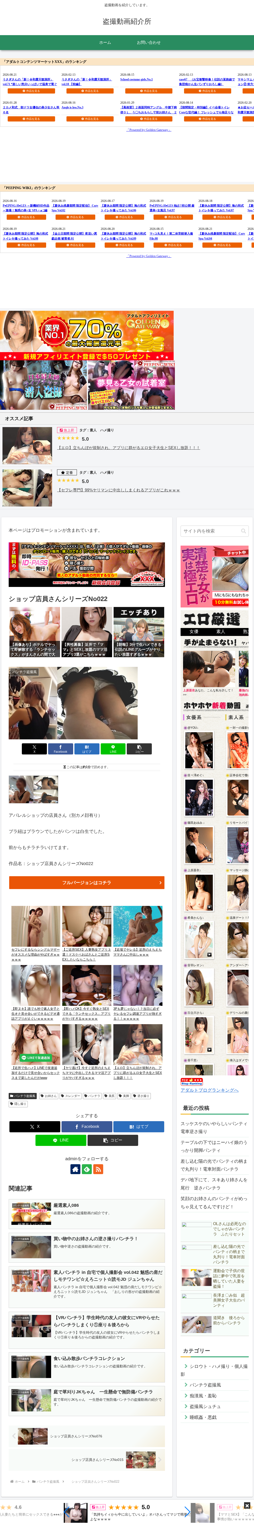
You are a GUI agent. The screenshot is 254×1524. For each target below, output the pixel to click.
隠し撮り (20, 1104)
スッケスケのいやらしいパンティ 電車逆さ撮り (215, 1127)
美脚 (126, 1096)
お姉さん (51, 1096)
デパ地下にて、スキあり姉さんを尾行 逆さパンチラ (214, 1183)
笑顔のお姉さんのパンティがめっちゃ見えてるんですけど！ (214, 1202)
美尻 (112, 1096)
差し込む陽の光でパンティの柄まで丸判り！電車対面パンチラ (214, 1165)
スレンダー (72, 1096)
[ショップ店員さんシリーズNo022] (33, 789)
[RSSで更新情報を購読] (98, 1169)
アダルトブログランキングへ (210, 1090)
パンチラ (94, 1096)
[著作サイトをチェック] (75, 1169)
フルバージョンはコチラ (86, 882)
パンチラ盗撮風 (24, 1096)
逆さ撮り (143, 1096)
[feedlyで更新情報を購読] (87, 1169)
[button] (67, 1511)
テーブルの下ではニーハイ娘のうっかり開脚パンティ (214, 1146)
